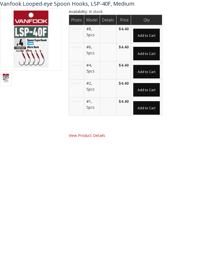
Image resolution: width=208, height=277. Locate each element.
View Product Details (87, 135)
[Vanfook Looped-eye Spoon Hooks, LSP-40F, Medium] (30, 39)
